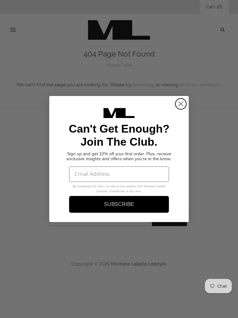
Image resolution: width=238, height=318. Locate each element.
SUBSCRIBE (119, 204)
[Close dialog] (180, 103)
